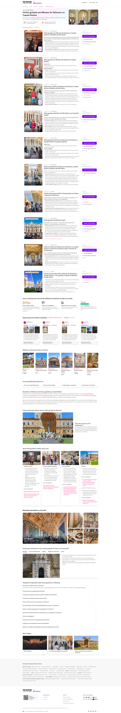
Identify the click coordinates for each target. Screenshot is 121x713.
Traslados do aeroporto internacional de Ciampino (33, 676)
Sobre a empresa (66, 697)
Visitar (35, 6)
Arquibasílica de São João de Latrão (30, 670)
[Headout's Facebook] (95, 711)
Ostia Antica (52, 670)
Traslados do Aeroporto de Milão (52, 678)
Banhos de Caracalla (43, 668)
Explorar (26, 6)
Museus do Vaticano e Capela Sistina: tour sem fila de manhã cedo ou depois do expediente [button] (31, 495)
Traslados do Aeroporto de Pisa (29, 680)
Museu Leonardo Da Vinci (84, 670)
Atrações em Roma (49, 6)
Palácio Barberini (92, 666)
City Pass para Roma (86, 672)
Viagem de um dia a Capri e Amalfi (55, 672)
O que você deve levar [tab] (34, 551)
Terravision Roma (52, 674)
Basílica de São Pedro (48, 395)
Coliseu (61, 666)
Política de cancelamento (68, 703)
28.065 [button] (48, 111)
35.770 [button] (48, 191)
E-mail (45, 699)
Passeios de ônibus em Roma (41, 672)
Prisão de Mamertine (43, 670)
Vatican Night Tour (49, 587)
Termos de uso (66, 701)
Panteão (85, 666)
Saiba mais (25, 311)
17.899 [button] (48, 57)
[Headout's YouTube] (93, 711)
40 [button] (47, 164)
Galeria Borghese (73, 670)
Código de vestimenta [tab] (53, 551)
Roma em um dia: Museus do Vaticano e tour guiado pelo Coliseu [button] (89, 484)
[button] (26, 329)
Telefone (46, 697)
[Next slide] (40, 41)
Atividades (41, 6)
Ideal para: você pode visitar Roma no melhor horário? (79, 676)
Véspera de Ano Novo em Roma (59, 676)
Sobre (31, 6)
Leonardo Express (62, 674)
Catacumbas (79, 666)
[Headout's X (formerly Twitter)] (97, 711)
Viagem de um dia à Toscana (70, 672)
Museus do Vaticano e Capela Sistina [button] (31, 491)
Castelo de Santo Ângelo (70, 666)
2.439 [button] (48, 137)
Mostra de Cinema (62, 668)
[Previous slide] (26, 41)
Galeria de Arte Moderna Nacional (30, 668)
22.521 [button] (48, 31)
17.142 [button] (48, 271)
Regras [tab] (44, 551)
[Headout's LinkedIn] (88, 711)
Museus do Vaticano (88, 394)
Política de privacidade (68, 699)
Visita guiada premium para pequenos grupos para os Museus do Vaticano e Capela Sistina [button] (50, 487)
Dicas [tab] (62, 551)
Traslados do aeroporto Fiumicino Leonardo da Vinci (78, 674)
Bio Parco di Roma (53, 668)
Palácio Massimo (71, 668)
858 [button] (48, 218)
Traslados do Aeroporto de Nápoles (68, 678)
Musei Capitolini (26, 672)
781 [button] (48, 244)
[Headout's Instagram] (90, 711)
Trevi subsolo (88, 668)
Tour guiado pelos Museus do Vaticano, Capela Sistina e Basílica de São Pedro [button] (90, 501)
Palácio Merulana (80, 668)
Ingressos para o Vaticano (28, 27)
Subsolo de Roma (60, 670)
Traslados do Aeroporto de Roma (40, 674)
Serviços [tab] (25, 551)
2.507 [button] (48, 84)
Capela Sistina (33, 395)
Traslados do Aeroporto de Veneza (84, 678)
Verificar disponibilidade (89, 35)
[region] (33, 41)
